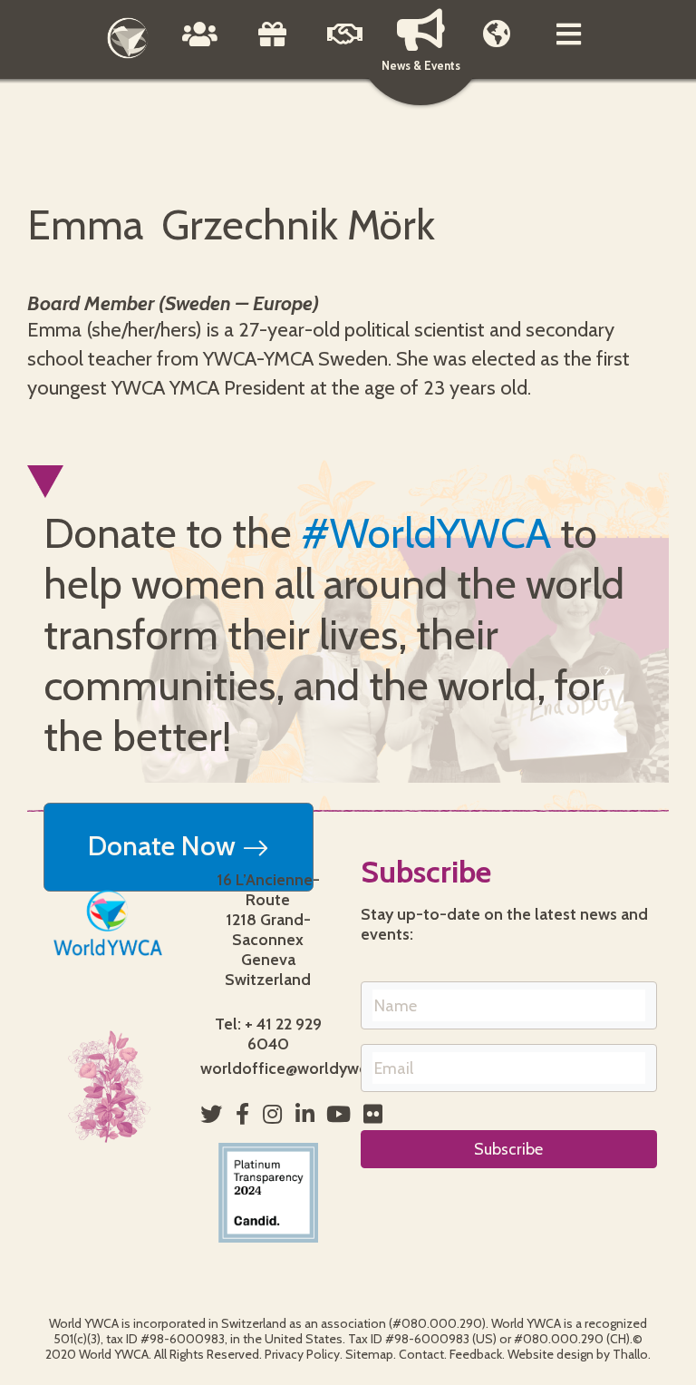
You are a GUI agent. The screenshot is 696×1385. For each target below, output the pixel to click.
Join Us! (345, 47)
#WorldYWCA (426, 533)
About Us (200, 47)
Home (128, 38)
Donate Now (165, 846)
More (569, 47)
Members (496, 47)
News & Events (421, 65)
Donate (273, 47)
